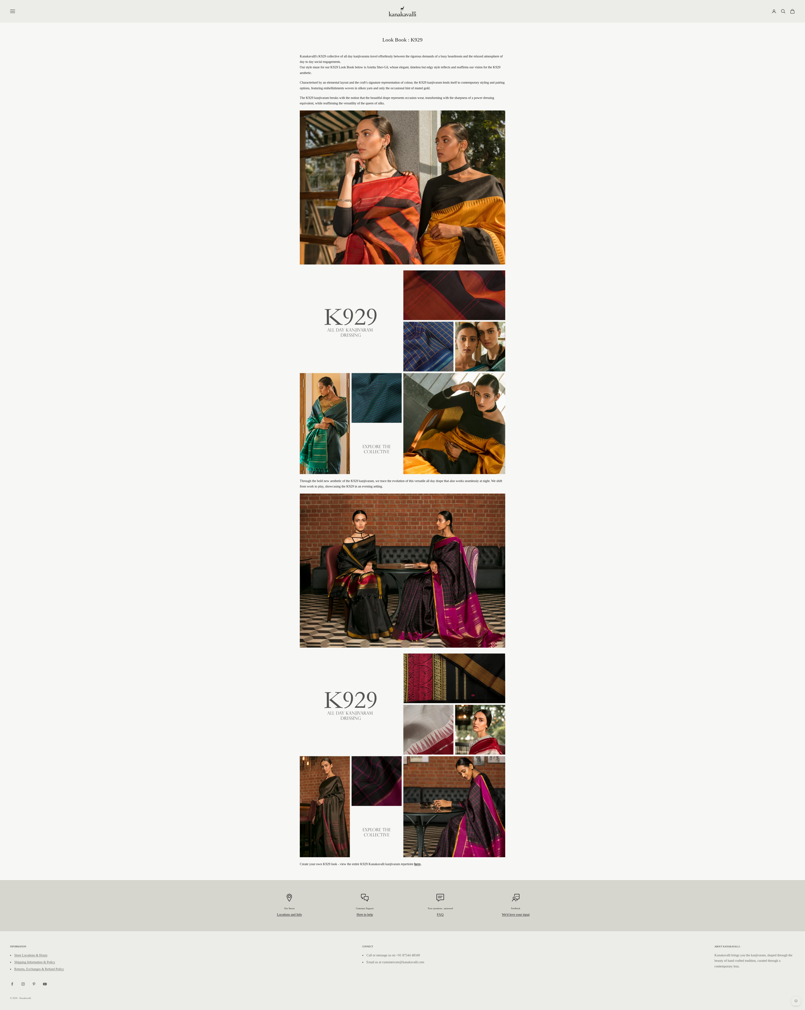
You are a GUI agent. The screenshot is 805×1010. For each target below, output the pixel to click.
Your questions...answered (440, 908)
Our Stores (289, 908)
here (417, 864)
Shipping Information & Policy (34, 962)
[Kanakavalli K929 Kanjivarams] (402, 805)
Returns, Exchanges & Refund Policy (39, 969)
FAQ (440, 914)
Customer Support (365, 908)
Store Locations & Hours (30, 955)
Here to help (365, 914)
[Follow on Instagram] (23, 984)
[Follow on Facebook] (12, 984)
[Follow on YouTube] (45, 984)
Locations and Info (289, 914)
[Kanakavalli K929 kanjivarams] (402, 422)
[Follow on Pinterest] (34, 984)
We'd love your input (516, 914)
